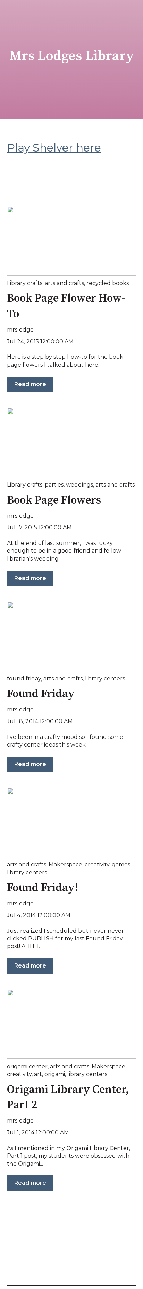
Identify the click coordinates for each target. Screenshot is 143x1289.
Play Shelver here (54, 147)
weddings (79, 484)
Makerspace (65, 864)
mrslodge (20, 329)
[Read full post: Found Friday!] (71, 822)
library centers (105, 678)
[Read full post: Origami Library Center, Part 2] (71, 1024)
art (38, 1074)
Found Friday (41, 694)
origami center (27, 1066)
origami (54, 1074)
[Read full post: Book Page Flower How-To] (71, 241)
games (121, 864)
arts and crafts (64, 283)
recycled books (107, 283)
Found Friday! (42, 888)
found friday (24, 678)
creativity (97, 864)
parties (54, 484)
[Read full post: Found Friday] (71, 636)
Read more (30, 384)
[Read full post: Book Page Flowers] (71, 442)
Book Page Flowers (54, 500)
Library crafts (24, 283)
